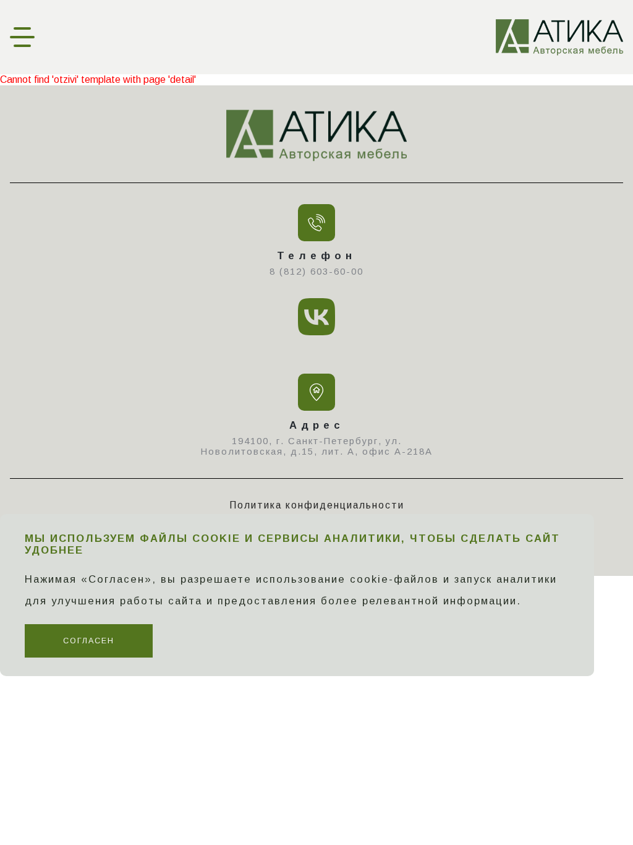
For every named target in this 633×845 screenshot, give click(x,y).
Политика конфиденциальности (316, 505)
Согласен (88, 641)
